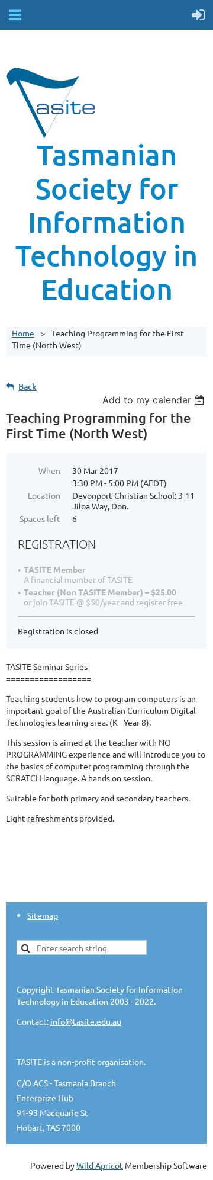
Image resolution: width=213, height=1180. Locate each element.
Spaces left (40, 518)
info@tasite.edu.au (85, 1021)
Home (23, 333)
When (49, 470)
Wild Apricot (99, 1165)
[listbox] (154, 400)
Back (27, 386)
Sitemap (42, 915)
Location (44, 495)
